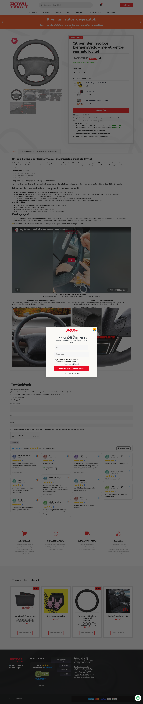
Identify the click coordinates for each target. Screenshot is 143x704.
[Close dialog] (94, 329)
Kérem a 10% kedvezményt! (71, 368)
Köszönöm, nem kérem (71, 373)
